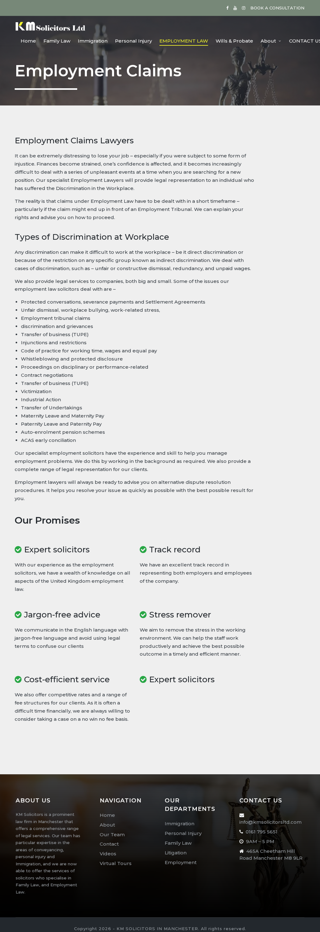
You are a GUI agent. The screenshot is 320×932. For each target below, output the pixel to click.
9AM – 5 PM (260, 841)
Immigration (179, 824)
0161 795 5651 (262, 832)
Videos (108, 854)
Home (107, 815)
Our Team (112, 834)
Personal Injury (183, 833)
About (107, 825)
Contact (109, 844)
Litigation (176, 853)
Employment (181, 862)
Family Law (178, 843)
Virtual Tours (116, 863)
